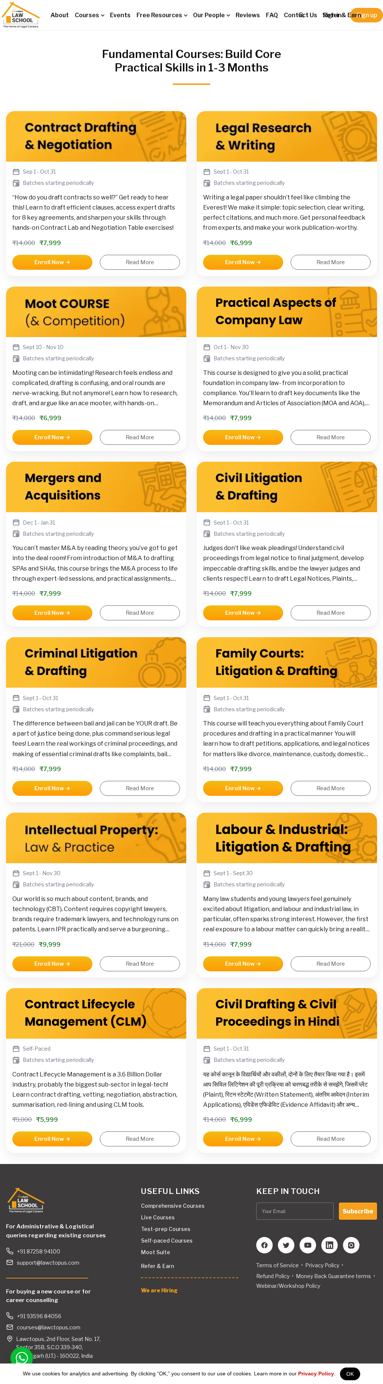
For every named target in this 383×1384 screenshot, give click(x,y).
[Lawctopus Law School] (21, 15)
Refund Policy (272, 1276)
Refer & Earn (342, 15)
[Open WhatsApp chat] (19, 1358)
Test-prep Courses (165, 1229)
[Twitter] (286, 1245)
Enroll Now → (52, 262)
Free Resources (159, 15)
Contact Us (300, 15)
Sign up (366, 15)
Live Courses (158, 1217)
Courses (87, 15)
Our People (209, 15)
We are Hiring (159, 1290)
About (59, 15)
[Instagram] (351, 1245)
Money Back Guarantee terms (333, 1276)
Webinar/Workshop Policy (288, 1286)
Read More (140, 262)
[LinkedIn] (329, 1245)
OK (350, 1374)
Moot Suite (155, 1252)
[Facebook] (264, 1245)
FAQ (272, 15)
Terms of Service (277, 1265)
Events (120, 15)
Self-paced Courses (167, 1240)
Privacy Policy (316, 1374)
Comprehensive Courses (173, 1206)
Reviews (248, 15)
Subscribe (358, 1211)
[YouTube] (308, 1245)
